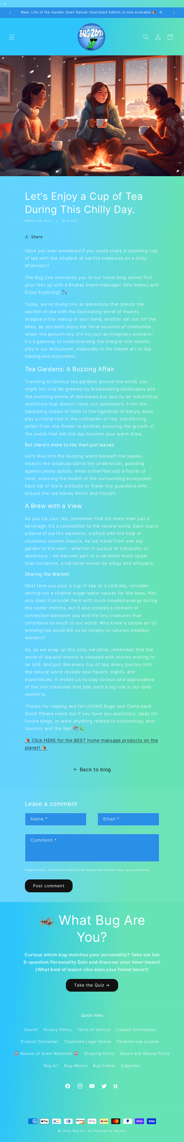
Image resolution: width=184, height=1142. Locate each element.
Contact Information (135, 1029)
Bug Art (51, 1065)
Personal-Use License (138, 1041)
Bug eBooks (75, 1065)
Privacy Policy (58, 1029)
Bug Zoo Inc (82, 1131)
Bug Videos (104, 1065)
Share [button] (36, 236)
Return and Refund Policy (145, 1053)
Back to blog (95, 769)
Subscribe (130, 1065)
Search (31, 1029)
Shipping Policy (99, 1053)
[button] (12, 37)
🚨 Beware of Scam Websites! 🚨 (46, 1053)
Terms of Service (93, 1029)
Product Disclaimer (39, 1041)
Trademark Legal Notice (87, 1041)
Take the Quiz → (92, 985)
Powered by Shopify (109, 1131)
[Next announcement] (174, 12)
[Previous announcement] (10, 12)
